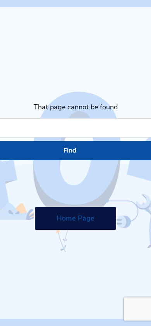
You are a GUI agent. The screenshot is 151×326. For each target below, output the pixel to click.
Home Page (75, 218)
